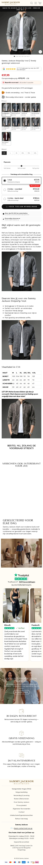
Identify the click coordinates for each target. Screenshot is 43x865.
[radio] (6, 110)
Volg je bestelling (21, 792)
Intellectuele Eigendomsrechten (21, 815)
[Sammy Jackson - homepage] (11, 3)
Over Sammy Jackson (21, 802)
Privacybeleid (21, 805)
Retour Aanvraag (21, 819)
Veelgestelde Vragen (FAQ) (21, 789)
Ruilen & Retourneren (21, 799)
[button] (21, 180)
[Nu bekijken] (21, 686)
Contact (21, 812)
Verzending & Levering (22, 795)
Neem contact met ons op (23, 828)
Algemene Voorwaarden (21, 809)
